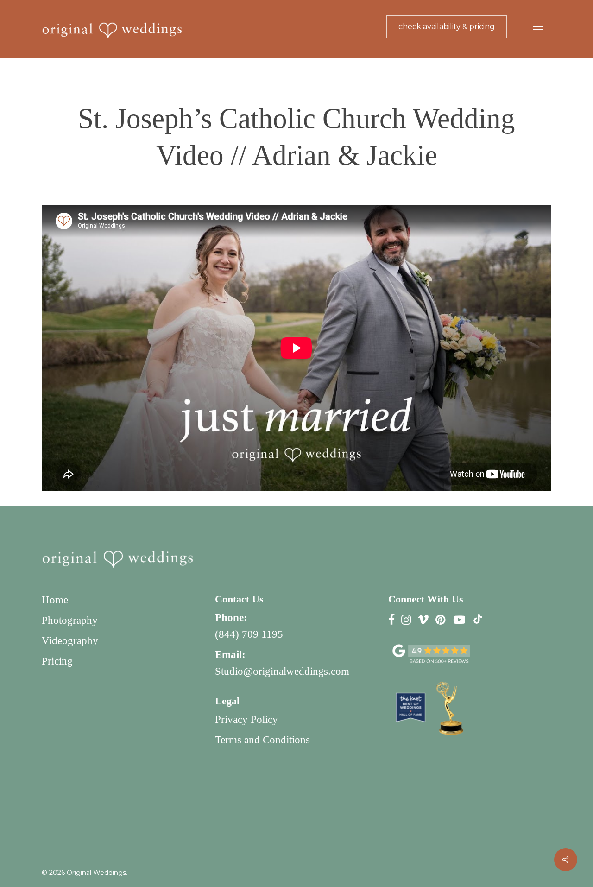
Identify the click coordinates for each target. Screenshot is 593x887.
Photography (70, 620)
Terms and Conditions (262, 740)
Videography (70, 640)
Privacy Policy (246, 719)
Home (55, 600)
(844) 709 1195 (249, 634)
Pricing (57, 661)
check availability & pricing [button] (446, 26)
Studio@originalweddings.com (282, 671)
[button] (537, 29)
